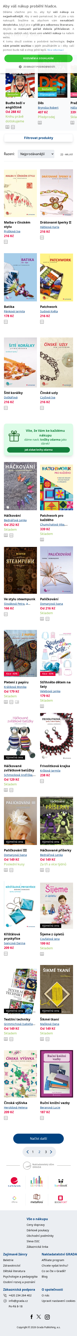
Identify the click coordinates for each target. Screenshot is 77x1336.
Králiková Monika (15, 687)
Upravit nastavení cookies (58, 1301)
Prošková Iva (12, 231)
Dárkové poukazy (38, 1230)
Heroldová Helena (15, 1107)
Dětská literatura (14, 1271)
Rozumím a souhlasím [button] (38, 58)
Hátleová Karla (49, 227)
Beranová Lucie (50, 1107)
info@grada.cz (18, 1301)
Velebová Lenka (50, 691)
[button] (38, 67)
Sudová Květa (49, 311)
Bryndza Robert (48, 107)
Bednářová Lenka (15, 520)
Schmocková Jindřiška (18, 775)
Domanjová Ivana (51, 604)
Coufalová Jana (50, 939)
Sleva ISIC (33, 1241)
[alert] (38, 36)
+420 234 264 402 (20, 1295)
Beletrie (8, 1260)
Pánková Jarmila (14, 311)
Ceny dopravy (36, 1225)
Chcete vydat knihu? (55, 1265)
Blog (45, 1276)
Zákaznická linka (37, 1247)
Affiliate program (53, 1260)
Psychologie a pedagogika (20, 1276)
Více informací (55, 50)
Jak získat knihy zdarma (39, 449)
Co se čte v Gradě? (54, 1271)
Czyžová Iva (47, 397)
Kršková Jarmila (50, 770)
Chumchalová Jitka (52, 524)
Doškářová (11, 397)
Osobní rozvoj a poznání (19, 1282)
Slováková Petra (14, 604)
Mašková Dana (49, 1024)
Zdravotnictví (11, 1265)
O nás (45, 1295)
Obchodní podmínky (40, 1236)
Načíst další (38, 1138)
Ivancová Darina (14, 943)
